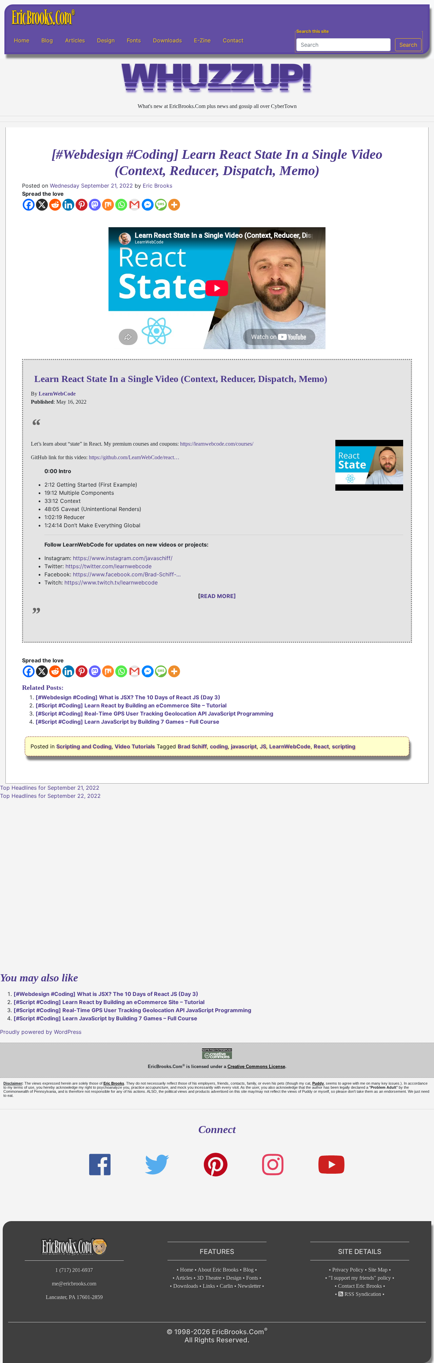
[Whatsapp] (121, 205)
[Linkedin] (68, 205)
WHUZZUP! (217, 80)
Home (21, 40)
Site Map (378, 1270)
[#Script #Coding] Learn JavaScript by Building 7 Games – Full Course (127, 721)
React (321, 746)
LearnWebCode (290, 746)
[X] (42, 205)
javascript (244, 746)
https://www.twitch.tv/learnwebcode (111, 582)
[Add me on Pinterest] (215, 1165)
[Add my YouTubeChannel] (331, 1165)
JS (263, 746)
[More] (174, 205)
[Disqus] (217, 884)
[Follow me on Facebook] (100, 1165)
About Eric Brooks (218, 1270)
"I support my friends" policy (360, 1278)
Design (106, 40)
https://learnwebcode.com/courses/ (216, 444)
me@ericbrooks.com (74, 1283)
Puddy (318, 1083)
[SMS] (161, 205)
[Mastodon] (95, 205)
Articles (75, 40)
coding (219, 746)
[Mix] (108, 205)
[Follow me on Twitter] (157, 1165)
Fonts (134, 40)
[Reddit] (55, 205)
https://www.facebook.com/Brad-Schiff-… (127, 574)
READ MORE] (218, 596)
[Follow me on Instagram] (273, 1165)
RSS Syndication (362, 1294)
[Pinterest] (81, 205)
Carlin (226, 1286)
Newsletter (249, 1286)
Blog (47, 40)
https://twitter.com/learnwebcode (108, 566)
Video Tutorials (135, 746)
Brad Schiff (192, 746)
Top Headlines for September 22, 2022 (50, 795)
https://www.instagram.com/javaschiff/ (123, 558)
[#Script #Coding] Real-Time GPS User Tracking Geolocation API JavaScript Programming (154, 713)
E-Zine (202, 40)
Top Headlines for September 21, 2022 (49, 787)
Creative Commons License (256, 1066)
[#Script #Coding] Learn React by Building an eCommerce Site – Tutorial (131, 705)
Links (209, 1286)
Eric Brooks (157, 185)
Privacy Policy (347, 1270)
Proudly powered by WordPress (40, 1031)
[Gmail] (134, 205)
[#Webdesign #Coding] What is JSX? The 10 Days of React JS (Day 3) (128, 697)
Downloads (167, 40)
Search (408, 44)
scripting (343, 746)
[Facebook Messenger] (148, 205)
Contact (233, 40)
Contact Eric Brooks (360, 1286)
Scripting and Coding (84, 746)
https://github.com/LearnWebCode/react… (134, 457)
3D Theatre (209, 1278)
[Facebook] (29, 205)
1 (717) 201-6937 (74, 1270)
